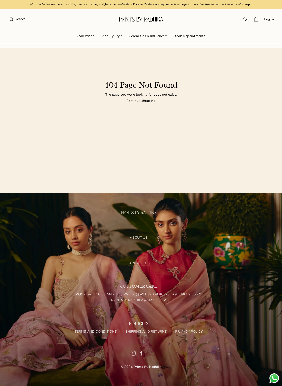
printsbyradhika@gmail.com (138, 300)
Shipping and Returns (146, 331)
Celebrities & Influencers (148, 36)
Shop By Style (112, 36)
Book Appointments (189, 36)
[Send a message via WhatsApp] (274, 378)
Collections (85, 36)
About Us (139, 237)
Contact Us (139, 263)
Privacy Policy (189, 331)
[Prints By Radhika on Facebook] (141, 353)
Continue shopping (141, 101)
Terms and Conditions (96, 331)
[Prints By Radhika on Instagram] (133, 353)
